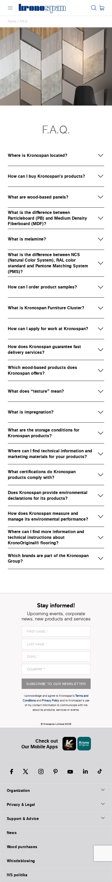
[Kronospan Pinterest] (55, 771)
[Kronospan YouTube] (70, 771)
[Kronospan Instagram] (40, 771)
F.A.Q (23, 21)
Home (12, 21)
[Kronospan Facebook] (11, 771)
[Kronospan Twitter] (25, 771)
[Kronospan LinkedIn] (85, 771)
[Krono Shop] (101, 7)
